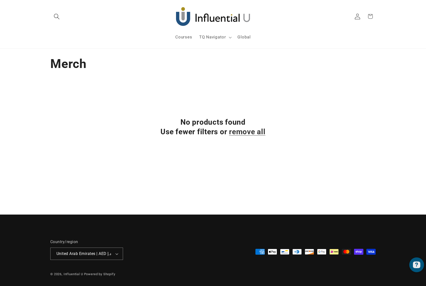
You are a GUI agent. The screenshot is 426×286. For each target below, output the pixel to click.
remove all (247, 131)
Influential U (73, 274)
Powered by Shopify (99, 274)
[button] (56, 16)
